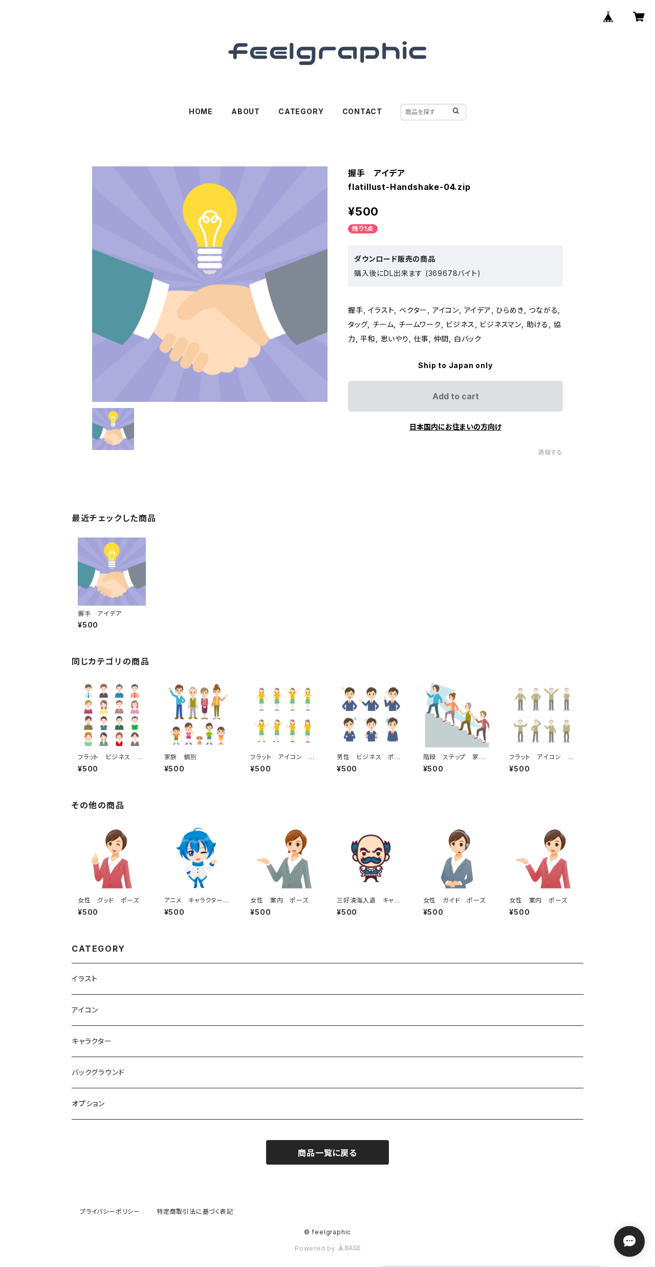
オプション (88, 1103)
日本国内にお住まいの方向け (455, 426)
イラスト (85, 978)
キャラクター (92, 1041)
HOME (201, 111)
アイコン (85, 1009)
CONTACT (362, 111)
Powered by (316, 1248)
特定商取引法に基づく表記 (195, 1211)
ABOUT (245, 111)
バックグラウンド (98, 1072)
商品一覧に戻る (327, 1153)
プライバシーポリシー (110, 1211)
